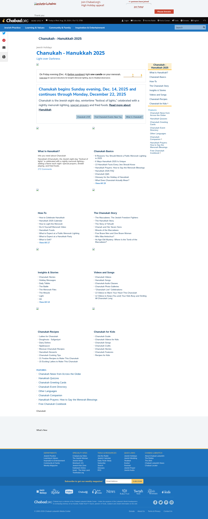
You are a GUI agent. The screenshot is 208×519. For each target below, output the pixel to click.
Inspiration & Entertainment (90, 27)
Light (41, 296)
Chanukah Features (104, 352)
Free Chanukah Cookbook (52, 404)
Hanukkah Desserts (48, 352)
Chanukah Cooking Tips (50, 355)
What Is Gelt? (45, 239)
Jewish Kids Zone (79, 466)
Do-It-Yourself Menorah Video (52, 227)
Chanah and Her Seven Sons (108, 227)
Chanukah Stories (47, 277)
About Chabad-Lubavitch (154, 456)
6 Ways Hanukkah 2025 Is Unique (110, 161)
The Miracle (44, 293)
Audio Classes (97, 491)
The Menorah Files (47, 289)
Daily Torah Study (104, 461)
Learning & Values (34, 27)
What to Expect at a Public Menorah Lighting (59, 233)
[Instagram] (171, 502)
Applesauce (44, 346)
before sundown (76, 74)
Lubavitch (83, 501)
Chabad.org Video (80, 456)
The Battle (43, 286)
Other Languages (48, 391)
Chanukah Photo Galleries (107, 286)
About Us (141, 511)
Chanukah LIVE (83, 117)
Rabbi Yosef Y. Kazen (86, 504)
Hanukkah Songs (103, 280)
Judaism (110, 504)
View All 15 (100, 183)
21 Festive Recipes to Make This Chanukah (59, 358)
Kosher (127, 463)
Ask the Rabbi (150, 20)
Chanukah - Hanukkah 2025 (159, 66)
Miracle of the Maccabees (107, 230)
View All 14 (44, 302)
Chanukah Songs (103, 342)
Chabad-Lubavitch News (154, 463)
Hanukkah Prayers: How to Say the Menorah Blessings (120, 168)
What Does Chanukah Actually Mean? (112, 180)
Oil (40, 299)
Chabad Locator (151, 466)
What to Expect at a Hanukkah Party (55, 236)
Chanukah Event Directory (53, 386)
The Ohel (148, 461)
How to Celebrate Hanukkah (52, 217)
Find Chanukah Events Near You (108, 117)
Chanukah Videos (103, 277)
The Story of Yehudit (104, 224)
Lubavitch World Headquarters (127, 501)
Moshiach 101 (78, 463)
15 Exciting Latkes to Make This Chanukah (58, 361)
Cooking (125, 491)
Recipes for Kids (102, 355)
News (111, 491)
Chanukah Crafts (103, 346)
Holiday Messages (47, 280)
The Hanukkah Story (104, 221)
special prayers (79, 105)
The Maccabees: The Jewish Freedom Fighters (116, 217)
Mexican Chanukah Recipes (51, 349)
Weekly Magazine (51, 466)
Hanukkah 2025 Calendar (50, 221)
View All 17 (44, 242)
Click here (43, 78)
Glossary (101, 468)
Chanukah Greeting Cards (52, 382)
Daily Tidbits (44, 283)
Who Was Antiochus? (104, 236)
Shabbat (127, 461)
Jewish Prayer (129, 468)
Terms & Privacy (154, 511)
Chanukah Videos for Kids (107, 339)
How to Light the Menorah (51, 224)
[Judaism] (15, 20)
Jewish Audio (129, 470)
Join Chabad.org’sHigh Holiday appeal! (92, 3)
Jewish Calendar (104, 458)
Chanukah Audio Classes (106, 283)
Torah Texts (139, 491)
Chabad (77, 501)
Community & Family (60, 27)
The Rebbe (149, 458)
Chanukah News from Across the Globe (60, 374)
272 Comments (45, 169)
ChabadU (83, 491)
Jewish (118, 504)
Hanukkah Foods (47, 230)
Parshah (127, 466)
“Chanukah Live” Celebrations (108, 289)
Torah (104, 504)
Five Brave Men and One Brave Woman (113, 233)
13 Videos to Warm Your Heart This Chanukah (116, 293)
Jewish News (78, 461)
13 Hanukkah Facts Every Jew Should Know (115, 164)
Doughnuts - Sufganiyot (49, 339)
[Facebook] (155, 502)
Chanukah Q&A (102, 174)
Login (126, 20)
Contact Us (168, 511)
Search (100, 466)
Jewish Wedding (130, 458)
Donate (186, 20)
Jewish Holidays (44, 47)
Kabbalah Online (79, 468)
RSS (99, 470)
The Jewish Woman (80, 458)
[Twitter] (161, 502)
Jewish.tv (69, 491)
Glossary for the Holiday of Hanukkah (112, 177)
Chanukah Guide (103, 336)
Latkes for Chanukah (48, 336)
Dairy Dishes (45, 342)
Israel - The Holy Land (81, 470)
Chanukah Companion (50, 395)
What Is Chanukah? (134, 117)
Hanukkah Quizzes (49, 378)
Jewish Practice (12, 27)
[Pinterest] (166, 502)
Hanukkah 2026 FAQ (104, 171)
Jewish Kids (166, 491)
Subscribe (102, 463)
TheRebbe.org (78, 473)
